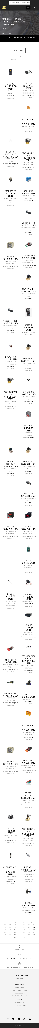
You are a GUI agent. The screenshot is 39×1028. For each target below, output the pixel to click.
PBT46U (28, 867)
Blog (16, 1015)
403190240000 (28, 120)
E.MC (30, 232)
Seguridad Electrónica (19, 995)
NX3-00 (28, 625)
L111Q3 (28, 83)
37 (34, 932)
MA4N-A (10, 761)
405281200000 (28, 726)
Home (4, 28)
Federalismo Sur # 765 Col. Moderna (19, 958)
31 (5, 932)
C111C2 (10, 828)
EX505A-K (28, 594)
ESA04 (28, 903)
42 (24, 935)
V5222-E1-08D (10, 321)
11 (10, 925)
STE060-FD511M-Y (10, 153)
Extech (31, 570)
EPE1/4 (28, 694)
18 (10, 927)
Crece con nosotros (19, 1008)
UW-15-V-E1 (28, 289)
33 (15, 932)
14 (24, 925)
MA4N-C (10, 257)
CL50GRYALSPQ (10, 868)
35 (24, 932)
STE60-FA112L (28, 794)
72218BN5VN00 (28, 830)
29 (29, 930)
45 (15, 937)
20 (19, 927)
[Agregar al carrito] (10, 90)
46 (19, 937)
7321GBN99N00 (28, 154)
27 (19, 930)
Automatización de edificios (19, 990)
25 (10, 930)
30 (34, 930)
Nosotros (19, 978)
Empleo (21, 1015)
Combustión (19, 987)
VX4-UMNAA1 (10, 693)
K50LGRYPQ (10, 191)
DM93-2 (28, 325)
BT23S (10, 594)
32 (10, 932)
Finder (31, 129)
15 (29, 925)
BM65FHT (28, 426)
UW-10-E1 (28, 461)
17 (5, 927)
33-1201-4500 (19, 950)
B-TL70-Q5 (28, 392)
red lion (30, 670)
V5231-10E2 (28, 493)
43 (29, 935)
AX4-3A (10, 527)
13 (19, 925)
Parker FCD (31, 95)
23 (34, 927)
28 (24, 930)
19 (15, 927)
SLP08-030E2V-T (10, 462)
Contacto (29, 1015)
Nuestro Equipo (19, 1002)
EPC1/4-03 (10, 357)
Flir (13, 96)
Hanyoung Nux (13, 164)
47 (24, 937)
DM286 (10, 84)
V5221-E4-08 (28, 223)
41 (19, 935)
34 (19, 932)
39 (10, 935)
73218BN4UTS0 (10, 393)
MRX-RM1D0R (28, 255)
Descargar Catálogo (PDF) (22, 37)
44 (34, 935)
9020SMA (28, 191)
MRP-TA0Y (28, 761)
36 (29, 932)
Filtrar (19, 51)
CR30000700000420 (28, 657)
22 (29, 927)
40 (15, 935)
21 (24, 927)
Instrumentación (19, 993)
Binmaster (30, 437)
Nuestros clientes (19, 1005)
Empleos (19, 981)
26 (15, 930)
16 (34, 925)
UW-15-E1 (28, 358)
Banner (13, 203)
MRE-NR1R (10, 660)
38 (5, 935)
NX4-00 (28, 527)
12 (15, 925)
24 (5, 930)
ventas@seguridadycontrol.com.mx (19, 967)
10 (5, 925)
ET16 (28, 560)
